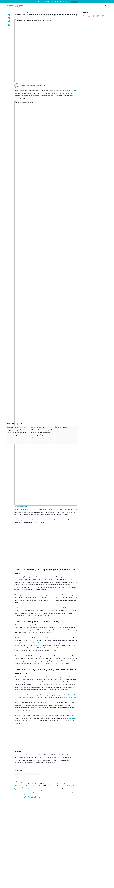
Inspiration (63, 6)
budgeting (17, 774)
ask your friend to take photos (37, 705)
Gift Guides (91, 6)
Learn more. (57, 17)
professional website (29, 794)
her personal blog (68, 792)
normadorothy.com (23, 506)
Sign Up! (74, 1)
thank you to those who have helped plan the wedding (42, 643)
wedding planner (25, 774)
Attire (70, 6)
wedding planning (35, 774)
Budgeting (55, 6)
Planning (47, 6)
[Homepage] (15, 6)
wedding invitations (31, 630)
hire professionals (63, 677)
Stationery (82, 6)
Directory (99, 6)
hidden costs (25, 590)
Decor (76, 6)
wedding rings (34, 627)
